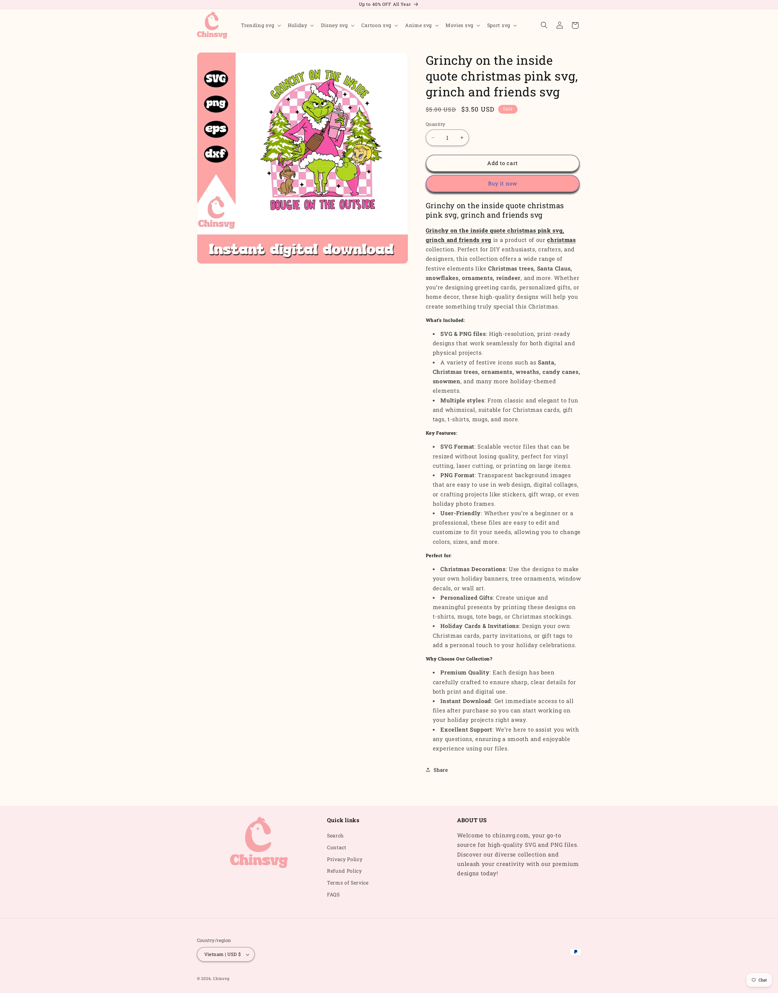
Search (335, 835)
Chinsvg (221, 978)
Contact (336, 847)
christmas (561, 239)
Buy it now (503, 183)
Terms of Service (348, 883)
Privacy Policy (345, 859)
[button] (260, 25)
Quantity (436, 124)
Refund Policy (344, 871)
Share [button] (441, 770)
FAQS (333, 894)
